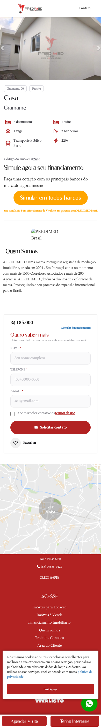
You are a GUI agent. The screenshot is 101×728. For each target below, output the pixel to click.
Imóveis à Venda (50, 615)
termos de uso (65, 413)
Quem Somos (49, 630)
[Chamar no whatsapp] (89, 703)
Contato (84, 8)
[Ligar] (50, 571)
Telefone (18, 369)
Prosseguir (50, 689)
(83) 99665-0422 (51, 567)
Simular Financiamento (76, 328)
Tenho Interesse (74, 721)
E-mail (16, 391)
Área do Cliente (49, 646)
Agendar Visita (24, 721)
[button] (2, 48)
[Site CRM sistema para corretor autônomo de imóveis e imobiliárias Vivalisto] (50, 700)
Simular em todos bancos (50, 197)
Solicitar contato (53, 427)
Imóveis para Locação (49, 607)
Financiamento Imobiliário (49, 623)
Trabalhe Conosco (49, 638)
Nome (15, 348)
